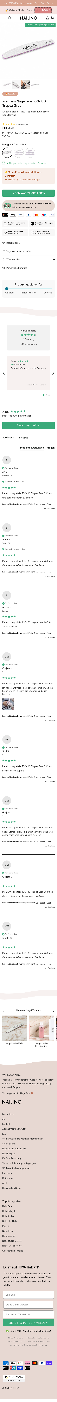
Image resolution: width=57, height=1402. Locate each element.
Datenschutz (8, 1178)
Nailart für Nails (9, 1221)
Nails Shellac (8, 1216)
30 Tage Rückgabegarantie (16, 1168)
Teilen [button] (49, 504)
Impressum (7, 1173)
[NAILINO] (28, 18)
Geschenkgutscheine (12, 1250)
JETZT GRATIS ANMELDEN (28, 1322)
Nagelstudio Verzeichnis (14, 1148)
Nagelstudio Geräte (12, 1240)
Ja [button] (37, 504)
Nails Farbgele (9, 1211)
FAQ (4, 1133)
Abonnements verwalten (14, 1128)
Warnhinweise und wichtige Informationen (22, 1138)
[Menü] (4, 18)
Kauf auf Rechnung (11, 1158)
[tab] (32, 448)
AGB (4, 1183)
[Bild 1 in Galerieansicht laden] (28, 50)
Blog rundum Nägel (11, 1188)
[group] (28, 412)
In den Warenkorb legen (28, 193)
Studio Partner (9, 1143)
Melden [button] (42, 504)
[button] (28, 124)
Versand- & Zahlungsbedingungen (19, 1163)
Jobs (4, 1119)
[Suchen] (11, 18)
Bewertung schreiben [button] (28, 425)
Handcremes (8, 1236)
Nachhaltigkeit (9, 1153)
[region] (28, 373)
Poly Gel (6, 1226)
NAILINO (15, 1388)
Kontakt (6, 1124)
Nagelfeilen (7, 1231)
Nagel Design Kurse (12, 1245)
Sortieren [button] (7, 437)
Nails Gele (7, 1206)
